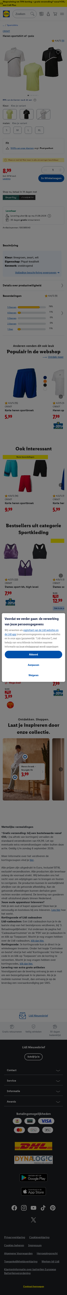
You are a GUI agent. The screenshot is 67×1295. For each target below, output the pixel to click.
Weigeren (33, 675)
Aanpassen (33, 665)
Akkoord (33, 654)
